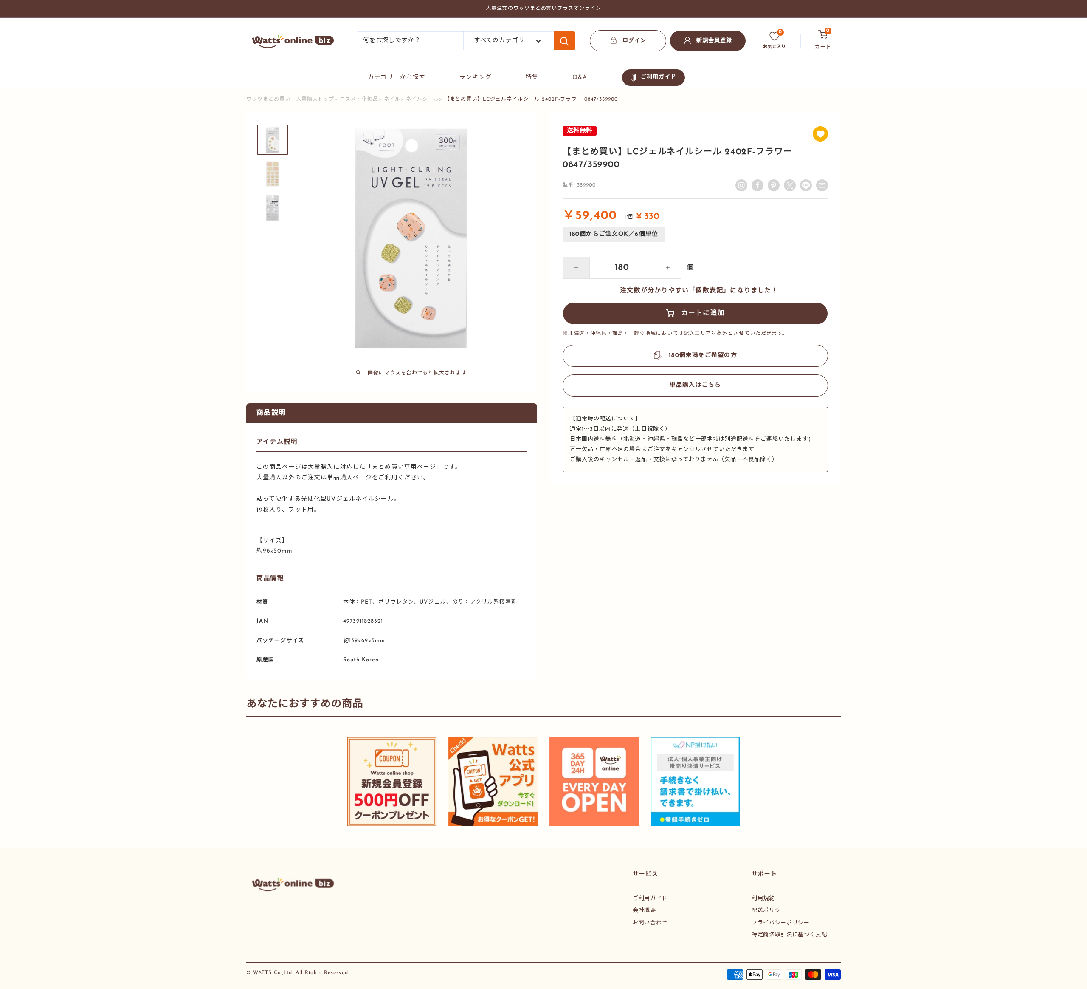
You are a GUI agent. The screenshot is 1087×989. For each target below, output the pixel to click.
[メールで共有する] (806, 185)
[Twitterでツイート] (790, 185)
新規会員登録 (714, 40)
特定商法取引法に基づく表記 (789, 935)
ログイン (634, 40)
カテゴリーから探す (396, 77)
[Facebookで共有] (757, 185)
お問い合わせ (650, 923)
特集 (532, 77)
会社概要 (644, 910)
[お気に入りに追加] (820, 134)
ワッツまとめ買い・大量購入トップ (290, 99)
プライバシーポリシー (781, 923)
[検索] (564, 40)
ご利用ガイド (658, 77)
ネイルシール (422, 99)
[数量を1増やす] (667, 268)
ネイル (392, 99)
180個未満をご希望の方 (703, 355)
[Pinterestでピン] (774, 185)
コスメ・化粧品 (359, 99)
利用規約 (763, 898)
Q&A (579, 77)
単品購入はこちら (695, 385)
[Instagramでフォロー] (741, 185)
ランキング (475, 77)
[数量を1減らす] (576, 268)
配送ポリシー (769, 910)
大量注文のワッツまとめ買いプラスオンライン (543, 8)
